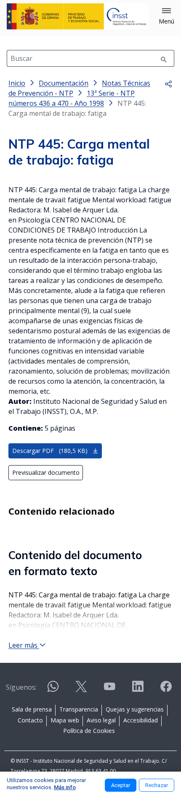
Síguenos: (21, 687)
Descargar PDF (50, 451)
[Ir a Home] (78, 16)
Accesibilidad (140, 720)
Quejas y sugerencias (135, 709)
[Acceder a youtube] (109, 690)
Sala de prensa (32, 709)
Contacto (30, 720)
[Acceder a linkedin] (137, 690)
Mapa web (65, 720)
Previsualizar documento (46, 472)
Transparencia (78, 709)
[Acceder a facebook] (166, 690)
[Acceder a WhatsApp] (53, 690)
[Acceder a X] (81, 690)
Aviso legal (101, 720)
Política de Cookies (89, 731)
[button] (166, 16)
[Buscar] (164, 58)
